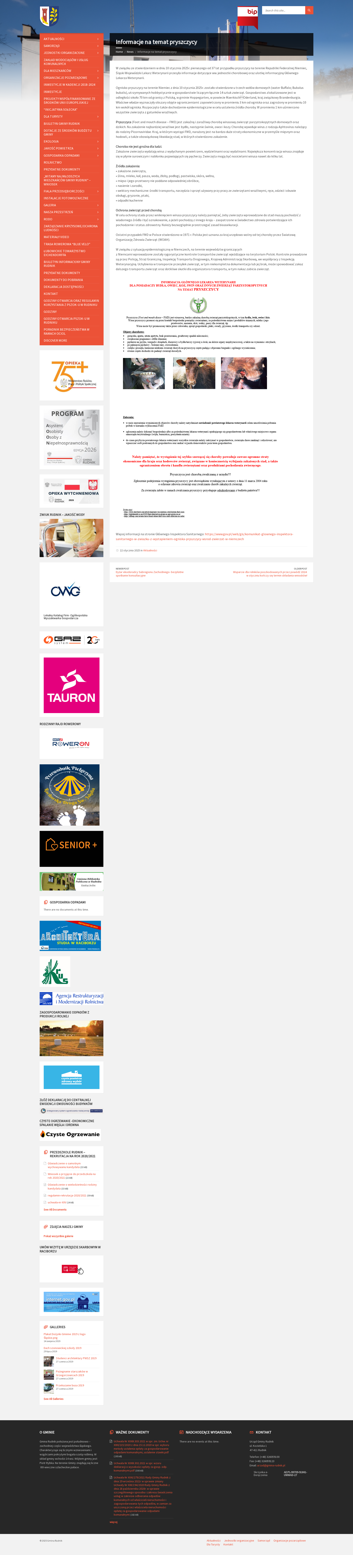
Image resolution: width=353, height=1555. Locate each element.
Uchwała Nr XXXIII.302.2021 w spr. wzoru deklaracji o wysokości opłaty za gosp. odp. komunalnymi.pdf (140, 1466)
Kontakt (51, 294)
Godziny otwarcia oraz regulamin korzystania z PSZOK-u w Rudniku (71, 303)
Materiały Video (56, 237)
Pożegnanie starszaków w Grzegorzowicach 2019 (72, 1373)
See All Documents (55, 1209)
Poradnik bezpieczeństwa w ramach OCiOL (66, 331)
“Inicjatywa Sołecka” (60, 109)
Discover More (55, 340)
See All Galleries (54, 1399)
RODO (48, 219)
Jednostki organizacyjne (64, 53)
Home (119, 52)
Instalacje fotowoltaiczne (66, 198)
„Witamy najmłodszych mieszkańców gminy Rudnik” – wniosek (67, 180)
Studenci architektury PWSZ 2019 (76, 1358)
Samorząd (52, 46)
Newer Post (122, 568)
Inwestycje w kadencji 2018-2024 (69, 84)
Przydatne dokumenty (62, 169)
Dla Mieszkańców (57, 71)
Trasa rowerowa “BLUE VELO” (67, 244)
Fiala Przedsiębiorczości (64, 191)
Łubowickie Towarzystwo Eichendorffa (64, 253)
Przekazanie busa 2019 (70, 1385)
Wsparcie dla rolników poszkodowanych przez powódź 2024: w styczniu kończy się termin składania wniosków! (270, 573)
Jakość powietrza (58, 148)
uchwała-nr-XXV (57, 1202)
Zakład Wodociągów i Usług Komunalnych (66, 62)
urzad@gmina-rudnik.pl (271, 1465)
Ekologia (51, 141)
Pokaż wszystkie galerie (58, 1236)
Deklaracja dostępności (64, 287)
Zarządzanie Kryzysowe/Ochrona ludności (71, 228)
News (130, 52)
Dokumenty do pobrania (63, 280)
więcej (113, 1522)
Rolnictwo (53, 162)
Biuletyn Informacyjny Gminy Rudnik (67, 264)
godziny (50, 312)
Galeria (50, 205)
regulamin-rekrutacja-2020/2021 (67, 1195)
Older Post (300, 568)
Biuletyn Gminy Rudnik (62, 124)
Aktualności (150, 550)
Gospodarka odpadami (62, 155)
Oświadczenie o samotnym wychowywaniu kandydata (64, 1165)
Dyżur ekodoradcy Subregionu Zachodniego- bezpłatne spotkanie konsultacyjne (150, 573)
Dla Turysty (53, 116)
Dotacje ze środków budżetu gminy (68, 132)
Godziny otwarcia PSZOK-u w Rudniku (67, 320)
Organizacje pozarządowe (65, 78)
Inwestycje (53, 92)
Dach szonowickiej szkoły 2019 (62, 1348)
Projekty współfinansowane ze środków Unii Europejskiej (69, 101)
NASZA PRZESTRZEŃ (58, 212)
